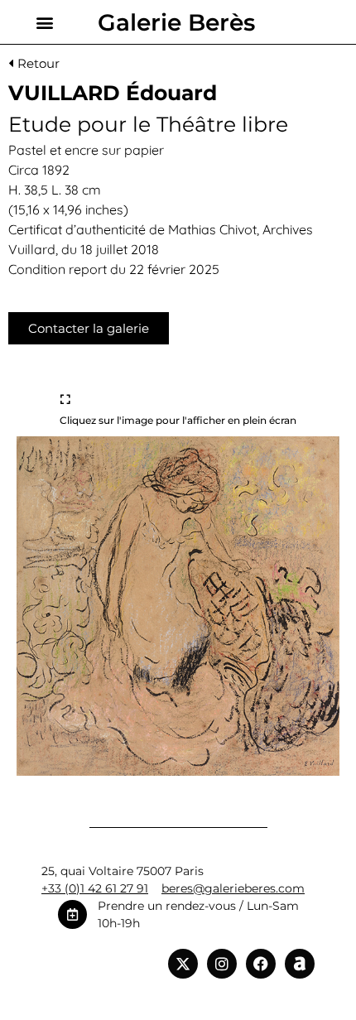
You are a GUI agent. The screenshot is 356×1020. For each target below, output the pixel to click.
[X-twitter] (183, 964)
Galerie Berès (176, 22)
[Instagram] (222, 964)
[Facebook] (261, 964)
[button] (44, 22)
